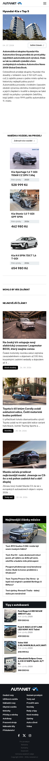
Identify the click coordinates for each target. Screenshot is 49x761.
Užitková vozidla (10, 699)
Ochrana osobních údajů (24, 754)
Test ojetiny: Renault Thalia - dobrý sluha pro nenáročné (22, 592)
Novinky (8, 431)
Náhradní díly (9, 726)
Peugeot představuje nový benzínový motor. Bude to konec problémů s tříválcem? (23, 570)
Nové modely (10, 367)
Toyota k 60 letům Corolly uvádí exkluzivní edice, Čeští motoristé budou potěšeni (22, 412)
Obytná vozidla (9, 707)
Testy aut (8, 497)
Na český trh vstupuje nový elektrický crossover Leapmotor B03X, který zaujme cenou (22, 345)
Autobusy (7, 718)
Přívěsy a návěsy (10, 715)
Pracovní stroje (10, 722)
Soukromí (24, 751)
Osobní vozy (8, 695)
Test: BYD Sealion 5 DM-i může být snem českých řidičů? (26, 537)
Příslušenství (9, 730)
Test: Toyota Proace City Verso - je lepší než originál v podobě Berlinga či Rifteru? (24, 582)
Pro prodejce (25, 742)
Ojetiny (30, 718)
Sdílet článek (36, 45)
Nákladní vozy (9, 703)
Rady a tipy (32, 711)
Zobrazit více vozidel (23, 141)
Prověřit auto (33, 703)
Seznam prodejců (34, 695)
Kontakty (24, 748)
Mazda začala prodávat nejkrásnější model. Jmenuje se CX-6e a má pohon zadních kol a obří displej (24, 476)
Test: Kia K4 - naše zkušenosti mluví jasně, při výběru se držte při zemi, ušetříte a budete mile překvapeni (23, 558)
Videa (29, 726)
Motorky (6, 711)
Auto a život (32, 722)
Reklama (24, 745)
